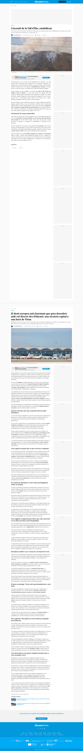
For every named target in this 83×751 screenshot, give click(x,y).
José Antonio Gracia (17, 35)
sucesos (13, 25)
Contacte (21, 734)
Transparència (60, 734)
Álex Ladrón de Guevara (18, 326)
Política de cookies (47, 734)
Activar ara (45, 77)
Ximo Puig (14, 147)
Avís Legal (31, 734)
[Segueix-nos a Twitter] (19, 2)
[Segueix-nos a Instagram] (21, 2)
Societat (13, 310)
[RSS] (22, 2)
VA (24, 1)
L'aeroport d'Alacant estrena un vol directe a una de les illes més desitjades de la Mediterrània (33, 704)
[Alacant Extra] (41, 726)
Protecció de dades (38, 734)
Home (12, 5)
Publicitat (54, 734)
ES (26, 1)
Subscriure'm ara (41, 718)
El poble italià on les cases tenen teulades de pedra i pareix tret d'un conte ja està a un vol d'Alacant (33, 699)
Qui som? (26, 734)
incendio (20, 147)
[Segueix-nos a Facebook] (18, 2)
